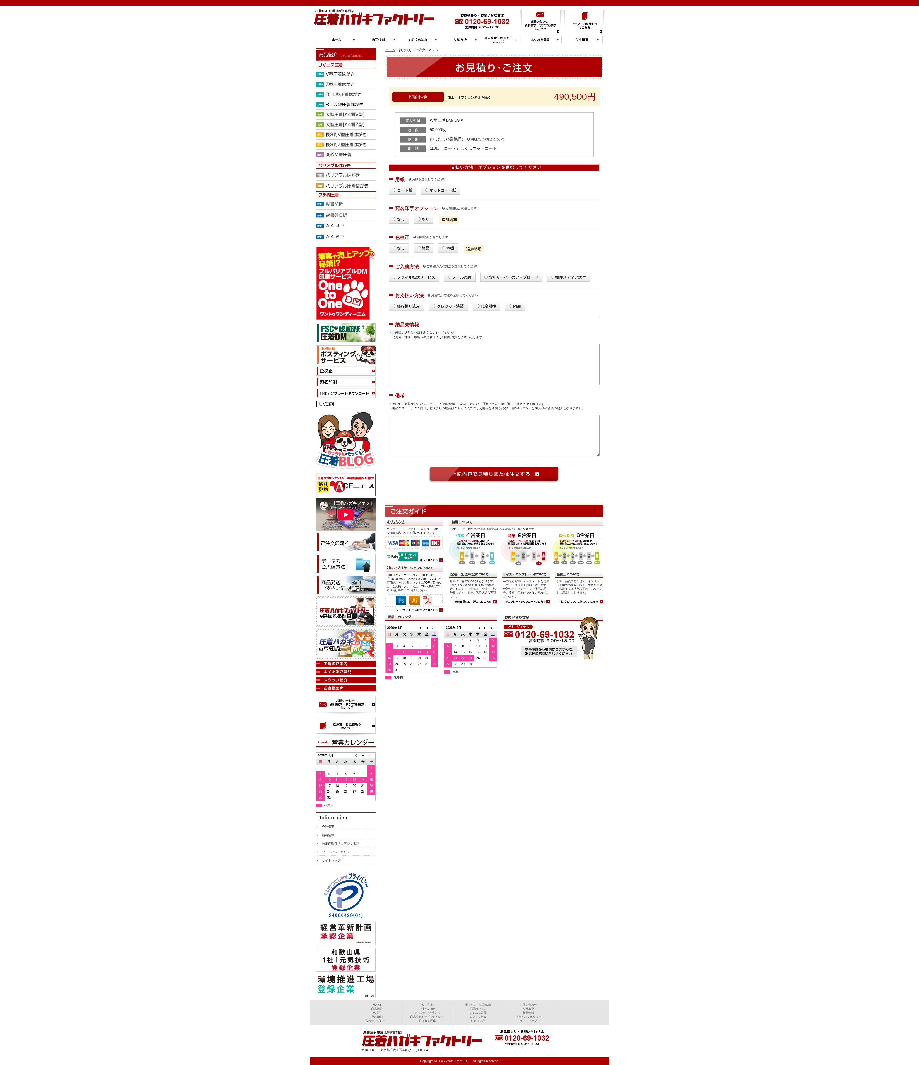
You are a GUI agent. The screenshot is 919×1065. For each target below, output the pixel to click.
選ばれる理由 (427, 1020)
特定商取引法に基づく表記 (340, 843)
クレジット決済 (450, 306)
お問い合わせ (528, 1004)
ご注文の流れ (427, 1008)
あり (425, 219)
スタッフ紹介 (478, 1017)
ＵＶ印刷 (427, 1004)
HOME (377, 1004)
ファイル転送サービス (416, 277)
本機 (450, 248)
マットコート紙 (442, 190)
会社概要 (328, 826)
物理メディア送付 (570, 277)
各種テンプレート (376, 1020)
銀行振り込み (408, 306)
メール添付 (461, 277)
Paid (517, 306)
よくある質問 (478, 1013)
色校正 (377, 1013)
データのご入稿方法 (427, 1013)
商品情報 (377, 1008)
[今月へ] (427, 628)
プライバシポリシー (528, 1017)
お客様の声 (478, 1020)
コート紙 (404, 190)
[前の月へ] (419, 628)
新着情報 (328, 835)
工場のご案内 (478, 1008)
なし (401, 219)
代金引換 (488, 306)
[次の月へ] (434, 628)
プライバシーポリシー (337, 852)
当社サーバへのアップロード (513, 277)
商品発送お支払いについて (427, 1017)
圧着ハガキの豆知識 (478, 1004)
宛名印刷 (377, 1017)
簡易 (425, 248)
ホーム (390, 50)
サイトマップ (331, 860)
